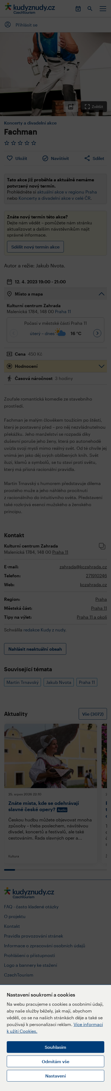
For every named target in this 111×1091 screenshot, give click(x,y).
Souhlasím (55, 1047)
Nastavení (55, 1075)
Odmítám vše (55, 1061)
